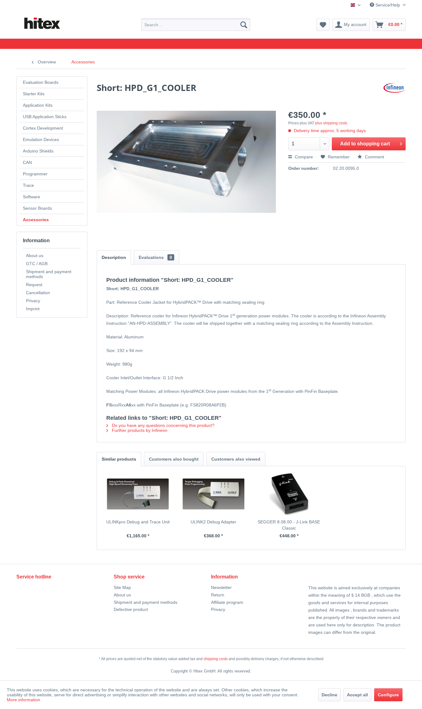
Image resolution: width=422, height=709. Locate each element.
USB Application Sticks (44, 116)
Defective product (131, 609)
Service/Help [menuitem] (387, 4)
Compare (303, 156)
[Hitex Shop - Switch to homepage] (41, 23)
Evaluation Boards (40, 82)
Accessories (36, 219)
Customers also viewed (235, 459)
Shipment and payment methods (48, 274)
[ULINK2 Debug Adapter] (213, 494)
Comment (374, 156)
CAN (27, 162)
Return (217, 594)
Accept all (357, 694)
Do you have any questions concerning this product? (162, 425)
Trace (28, 185)
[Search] (243, 25)
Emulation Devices (41, 139)
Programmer (35, 173)
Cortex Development (43, 128)
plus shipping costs (331, 123)
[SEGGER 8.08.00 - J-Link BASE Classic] (289, 494)
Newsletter (221, 587)
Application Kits (38, 105)
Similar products (119, 459)
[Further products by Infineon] (394, 94)
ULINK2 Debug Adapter (213, 521)
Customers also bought (174, 459)
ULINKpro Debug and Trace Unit (138, 521)
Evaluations (155, 257)
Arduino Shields (38, 150)
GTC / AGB (37, 263)
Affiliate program (227, 602)
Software (31, 196)
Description (114, 257)
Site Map (122, 587)
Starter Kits (33, 93)
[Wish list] (323, 25)
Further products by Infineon (139, 430)
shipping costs (216, 659)
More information (23, 699)
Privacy (33, 300)
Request (34, 284)
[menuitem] (195, 25)
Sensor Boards (37, 208)
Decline (329, 694)
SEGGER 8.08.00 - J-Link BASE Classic (289, 525)
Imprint (33, 308)
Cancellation (38, 292)
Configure (388, 694)
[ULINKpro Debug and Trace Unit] (138, 494)
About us (34, 255)
